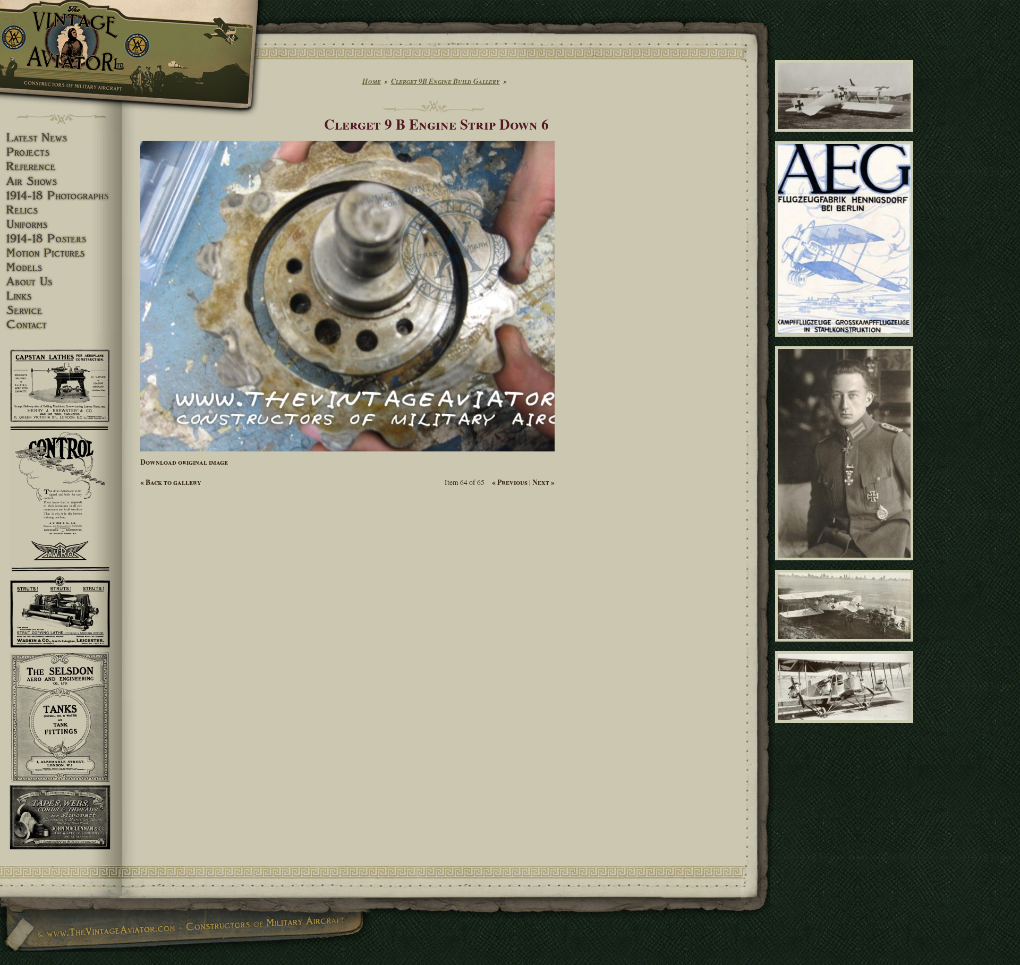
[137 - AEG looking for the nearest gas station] (846, 646)
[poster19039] (846, 341)
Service (61, 310)
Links (61, 296)
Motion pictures (61, 253)
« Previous (510, 482)
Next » (543, 482)
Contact (61, 325)
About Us (61, 282)
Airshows (61, 181)
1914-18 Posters (61, 239)
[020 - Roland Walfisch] (846, 136)
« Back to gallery (170, 482)
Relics (61, 210)
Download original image (184, 462)
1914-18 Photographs (61, 196)
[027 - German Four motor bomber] (846, 727)
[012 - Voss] (846, 564)
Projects (61, 152)
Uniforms (61, 224)
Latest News (61, 138)
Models (61, 267)
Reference (61, 166)
